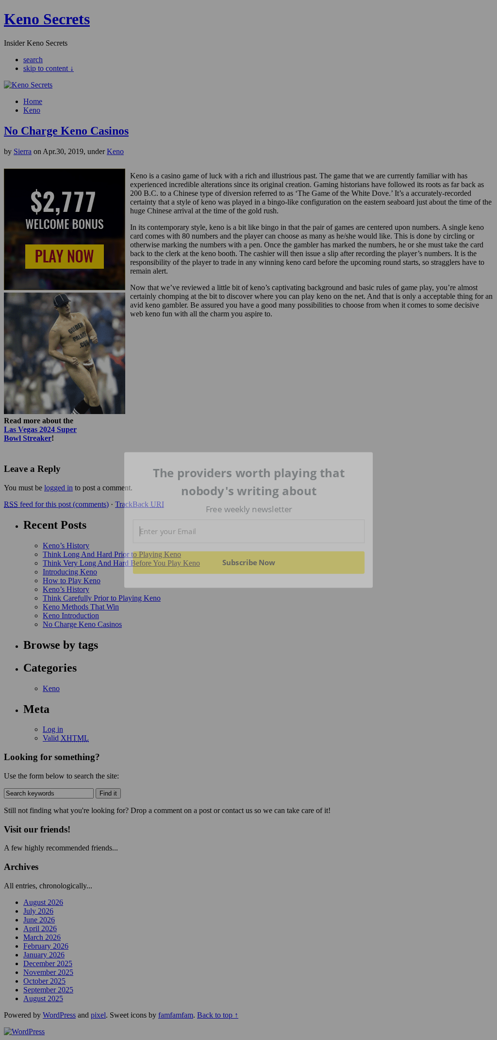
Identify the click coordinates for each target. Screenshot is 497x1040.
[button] (249, 482)
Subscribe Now (248, 562)
